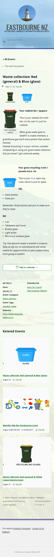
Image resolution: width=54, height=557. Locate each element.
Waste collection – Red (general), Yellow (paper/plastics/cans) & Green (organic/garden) (19, 501)
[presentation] (26, 354)
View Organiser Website (37, 291)
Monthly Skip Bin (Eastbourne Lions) (20, 425)
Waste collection (9, 299)
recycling (6, 306)
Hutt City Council (34, 287)
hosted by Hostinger (21, 528)
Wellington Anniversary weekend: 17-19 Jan (43, 501)
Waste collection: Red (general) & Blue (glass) (25, 375)
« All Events (9, 59)
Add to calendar (27, 267)
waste (13, 306)
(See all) (19, 87)
